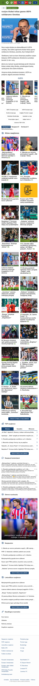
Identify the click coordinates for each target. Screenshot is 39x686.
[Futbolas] (3, 8)
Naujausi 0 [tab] (15, 127)
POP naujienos (6, 642)
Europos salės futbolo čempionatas (7, 666)
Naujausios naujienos (7, 639)
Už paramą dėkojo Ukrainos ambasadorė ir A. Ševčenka (18, 596)
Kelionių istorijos (7, 623)
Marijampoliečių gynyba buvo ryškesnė (13, 558)
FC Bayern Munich (25, 662)
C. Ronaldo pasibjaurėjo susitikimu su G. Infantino (16, 439)
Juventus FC (23, 671)
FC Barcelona (24, 665)
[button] (3, 2)
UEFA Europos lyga (27, 109)
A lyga (22, 651)
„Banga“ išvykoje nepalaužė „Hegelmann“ (14, 593)
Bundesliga (23, 645)
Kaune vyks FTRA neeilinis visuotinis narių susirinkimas (18, 562)
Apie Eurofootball (14, 679)
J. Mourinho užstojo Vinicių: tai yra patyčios (15, 442)
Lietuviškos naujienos (7, 645)
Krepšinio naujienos (7, 627)
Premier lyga (23, 642)
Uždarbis (4, 620)
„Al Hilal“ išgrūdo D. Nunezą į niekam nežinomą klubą (18, 432)
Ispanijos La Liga (27, 116)
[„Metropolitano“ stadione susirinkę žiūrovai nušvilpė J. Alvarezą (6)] (19, 519)
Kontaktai (6, 679)
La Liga (22, 648)
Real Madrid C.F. (24, 659)
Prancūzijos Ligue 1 (13, 119)
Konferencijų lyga (11, 113)
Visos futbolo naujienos (19, 419)
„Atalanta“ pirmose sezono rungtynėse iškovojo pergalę (18, 568)
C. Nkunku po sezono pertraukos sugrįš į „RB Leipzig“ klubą (19, 548)
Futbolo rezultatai (6, 653)
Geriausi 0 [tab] (6, 127)
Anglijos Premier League (26, 113)
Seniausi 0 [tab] (24, 127)
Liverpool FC (23, 668)
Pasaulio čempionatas (8, 659)
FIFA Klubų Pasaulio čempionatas (7, 670)
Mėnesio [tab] (31, 429)
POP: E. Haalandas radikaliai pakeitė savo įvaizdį (16, 551)
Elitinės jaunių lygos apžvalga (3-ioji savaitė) (15, 603)
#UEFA (20, 78)
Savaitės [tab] (19, 429)
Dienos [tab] (7, 429)
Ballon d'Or (4, 648)
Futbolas (33, 679)
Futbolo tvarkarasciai (7, 651)
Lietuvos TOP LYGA (19, 122)
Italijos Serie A (27, 119)
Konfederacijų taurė (7, 674)
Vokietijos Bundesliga (13, 116)
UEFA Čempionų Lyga (12, 109)
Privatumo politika (24, 679)
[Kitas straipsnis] (36, 25)
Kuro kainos (5, 617)
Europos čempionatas (7, 662)
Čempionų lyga (24, 639)
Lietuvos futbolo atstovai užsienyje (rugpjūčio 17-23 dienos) (19, 589)
